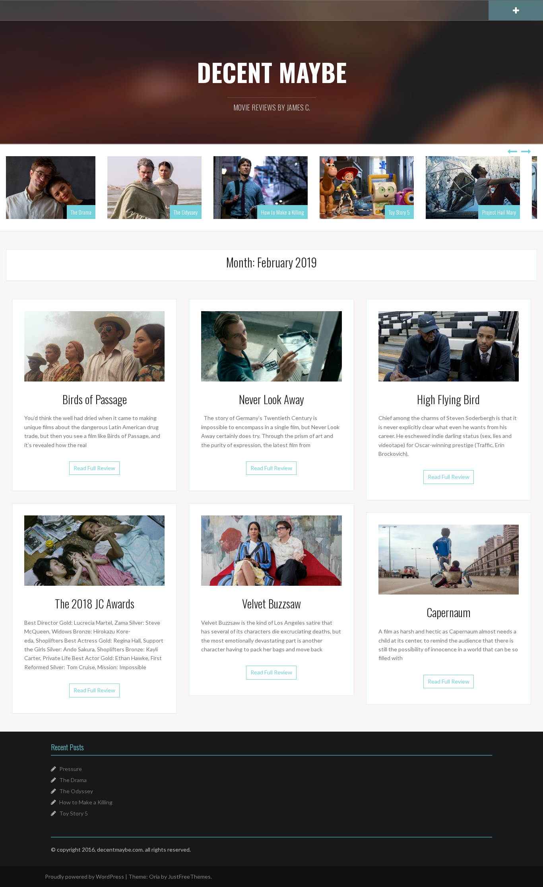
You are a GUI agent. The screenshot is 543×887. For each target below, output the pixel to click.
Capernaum (449, 612)
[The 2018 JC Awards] (94, 549)
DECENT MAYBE (272, 72)
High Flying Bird (448, 399)
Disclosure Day (512, 212)
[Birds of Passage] (94, 345)
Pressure (70, 768)
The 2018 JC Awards (94, 603)
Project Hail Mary (404, 212)
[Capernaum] (448, 559)
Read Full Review (94, 468)
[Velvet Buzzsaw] (271, 549)
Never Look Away (271, 399)
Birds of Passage (94, 399)
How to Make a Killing (187, 212)
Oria (154, 876)
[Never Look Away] (271, 345)
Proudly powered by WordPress (84, 876)
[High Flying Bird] (448, 345)
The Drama (73, 780)
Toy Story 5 (303, 212)
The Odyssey (90, 212)
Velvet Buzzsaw (271, 603)
